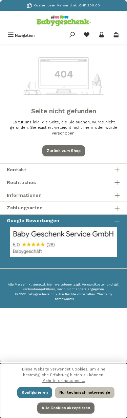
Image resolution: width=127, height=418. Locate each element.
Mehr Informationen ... (63, 381)
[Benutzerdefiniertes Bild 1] (63, 242)
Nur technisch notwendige (84, 392)
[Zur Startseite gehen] (64, 20)
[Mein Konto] (101, 35)
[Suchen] (72, 35)
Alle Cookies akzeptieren (66, 408)
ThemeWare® (63, 299)
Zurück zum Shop (64, 151)
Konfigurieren (35, 392)
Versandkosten (94, 284)
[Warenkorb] (116, 35)
